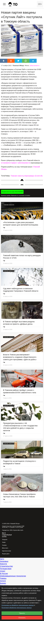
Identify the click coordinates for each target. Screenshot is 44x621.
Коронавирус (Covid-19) (33, 176)
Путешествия (5, 569)
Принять (22, 613)
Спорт (2, 571)
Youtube (4, 545)
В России (4, 574)
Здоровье (4, 561)
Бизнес (3, 583)
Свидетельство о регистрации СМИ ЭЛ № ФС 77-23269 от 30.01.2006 (13, 527)
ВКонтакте (5, 548)
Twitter (4, 542)
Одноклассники (6, 551)
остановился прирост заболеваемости (15, 163)
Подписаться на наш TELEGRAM (12, 191)
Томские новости (17, 176)
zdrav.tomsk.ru (34, 65)
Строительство (6, 566)
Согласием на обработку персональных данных (18, 605)
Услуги (3, 581)
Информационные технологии (13, 576)
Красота (3, 564)
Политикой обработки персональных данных (17, 607)
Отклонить (22, 617)
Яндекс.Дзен (5, 553)
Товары (3, 578)
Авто (2, 559)
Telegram (4, 539)
